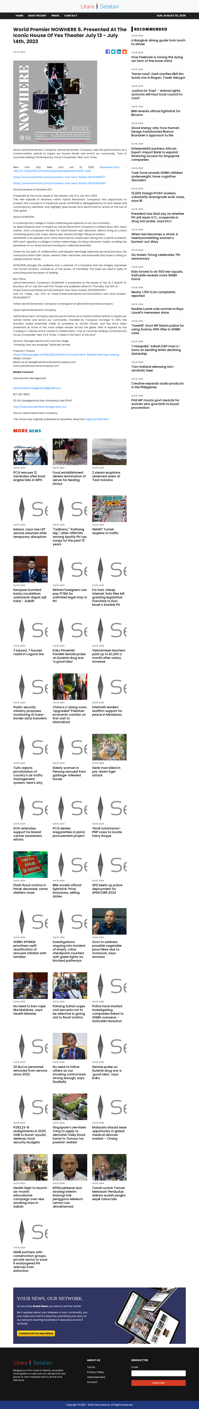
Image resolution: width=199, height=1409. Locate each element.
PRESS (55, 15)
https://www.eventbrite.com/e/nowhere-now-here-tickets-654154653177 (59, 177)
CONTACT (70, 15)
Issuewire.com (109, 167)
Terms (91, 1367)
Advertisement (96, 1377)
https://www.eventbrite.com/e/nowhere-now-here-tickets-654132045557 (59, 183)
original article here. (97, 419)
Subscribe (159, 1383)
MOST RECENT (37, 15)
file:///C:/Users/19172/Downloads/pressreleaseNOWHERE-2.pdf (52, 171)
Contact (92, 1382)
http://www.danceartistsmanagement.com (40, 407)
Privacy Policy (95, 1372)
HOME (19, 15)
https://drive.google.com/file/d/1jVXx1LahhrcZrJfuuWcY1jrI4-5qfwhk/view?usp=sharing (66, 354)
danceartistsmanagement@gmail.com (37, 388)
